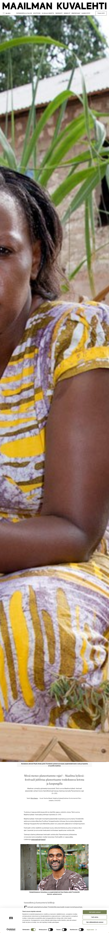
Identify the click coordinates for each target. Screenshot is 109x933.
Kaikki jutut (86, 13)
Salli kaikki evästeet (95, 912)
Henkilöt (67, 13)
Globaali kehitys (48, 13)
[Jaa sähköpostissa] (63, 808)
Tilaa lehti (101, 13)
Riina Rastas (34, 798)
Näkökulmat (76, 13)
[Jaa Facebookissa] (57, 808)
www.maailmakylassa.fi (38, 839)
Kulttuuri (36, 13)
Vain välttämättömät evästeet (94, 922)
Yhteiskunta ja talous (24, 13)
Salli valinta (94, 917)
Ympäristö (59, 13)
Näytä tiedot (90, 929)
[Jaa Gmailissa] (52, 808)
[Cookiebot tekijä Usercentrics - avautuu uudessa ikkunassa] (11, 929)
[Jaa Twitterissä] (46, 808)
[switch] (50, 929)
